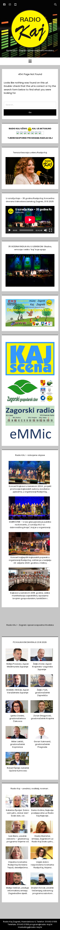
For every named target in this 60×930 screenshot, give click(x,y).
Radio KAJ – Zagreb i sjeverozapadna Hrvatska (30, 625)
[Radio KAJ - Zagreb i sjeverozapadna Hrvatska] (30, 47)
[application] (30, 219)
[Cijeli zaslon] (50, 230)
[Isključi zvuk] (45, 230)
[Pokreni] (9, 230)
